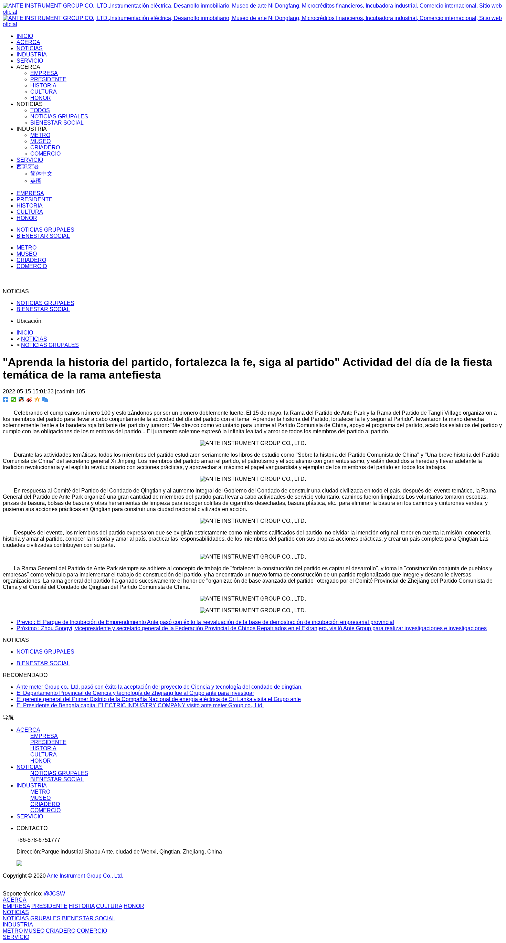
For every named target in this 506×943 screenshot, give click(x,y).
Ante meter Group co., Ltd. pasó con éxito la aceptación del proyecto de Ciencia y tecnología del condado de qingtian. (160, 687)
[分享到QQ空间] (37, 399)
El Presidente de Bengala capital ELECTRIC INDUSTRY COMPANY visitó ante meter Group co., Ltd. (140, 705)
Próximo (252, 628)
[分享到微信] (14, 399)
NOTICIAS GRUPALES (45, 303)
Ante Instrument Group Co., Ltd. (85, 876)
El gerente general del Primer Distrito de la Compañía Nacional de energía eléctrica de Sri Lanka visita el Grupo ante (159, 699)
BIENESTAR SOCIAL (43, 309)
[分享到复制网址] (45, 399)
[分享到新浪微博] (29, 399)
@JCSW (54, 894)
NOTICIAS (34, 339)
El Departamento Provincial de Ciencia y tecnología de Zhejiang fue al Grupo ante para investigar (135, 693)
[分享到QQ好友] (21, 399)
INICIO (25, 36)
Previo (205, 622)
